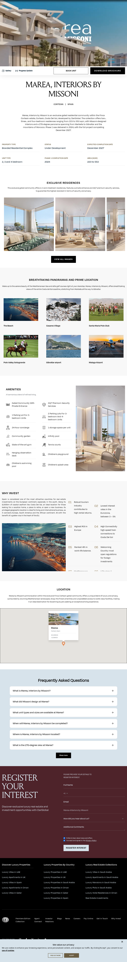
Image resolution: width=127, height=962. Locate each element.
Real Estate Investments (97, 898)
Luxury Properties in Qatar (56, 892)
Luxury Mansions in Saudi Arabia (101, 882)
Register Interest (76, 847)
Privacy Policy (91, 840)
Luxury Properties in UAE (55, 872)
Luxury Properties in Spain (56, 898)
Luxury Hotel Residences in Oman (101, 892)
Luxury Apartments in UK (13, 877)
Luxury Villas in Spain (12, 882)
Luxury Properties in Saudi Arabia (59, 882)
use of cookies (8, 950)
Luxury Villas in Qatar (12, 892)
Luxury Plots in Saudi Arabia (99, 887)
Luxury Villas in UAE (11, 872)
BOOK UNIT (71, 70)
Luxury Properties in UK (55, 877)
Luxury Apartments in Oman (15, 887)
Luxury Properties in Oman (56, 887)
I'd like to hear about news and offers (79, 838)
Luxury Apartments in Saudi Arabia (102, 877)
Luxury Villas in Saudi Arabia (99, 872)
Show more (63, 755)
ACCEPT (71, 955)
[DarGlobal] (5, 919)
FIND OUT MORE (55, 955)
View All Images (63, 259)
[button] (63, 643)
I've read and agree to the (75, 840)
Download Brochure (107, 70)
